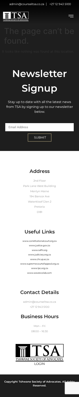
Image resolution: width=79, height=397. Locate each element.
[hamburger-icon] (71, 16)
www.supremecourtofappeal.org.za (39, 263)
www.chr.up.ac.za (39, 259)
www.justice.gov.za (39, 245)
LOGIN (39, 364)
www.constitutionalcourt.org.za (39, 241)
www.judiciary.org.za (39, 254)
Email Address (16, 121)
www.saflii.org (39, 250)
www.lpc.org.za (39, 268)
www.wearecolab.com (39, 272)
